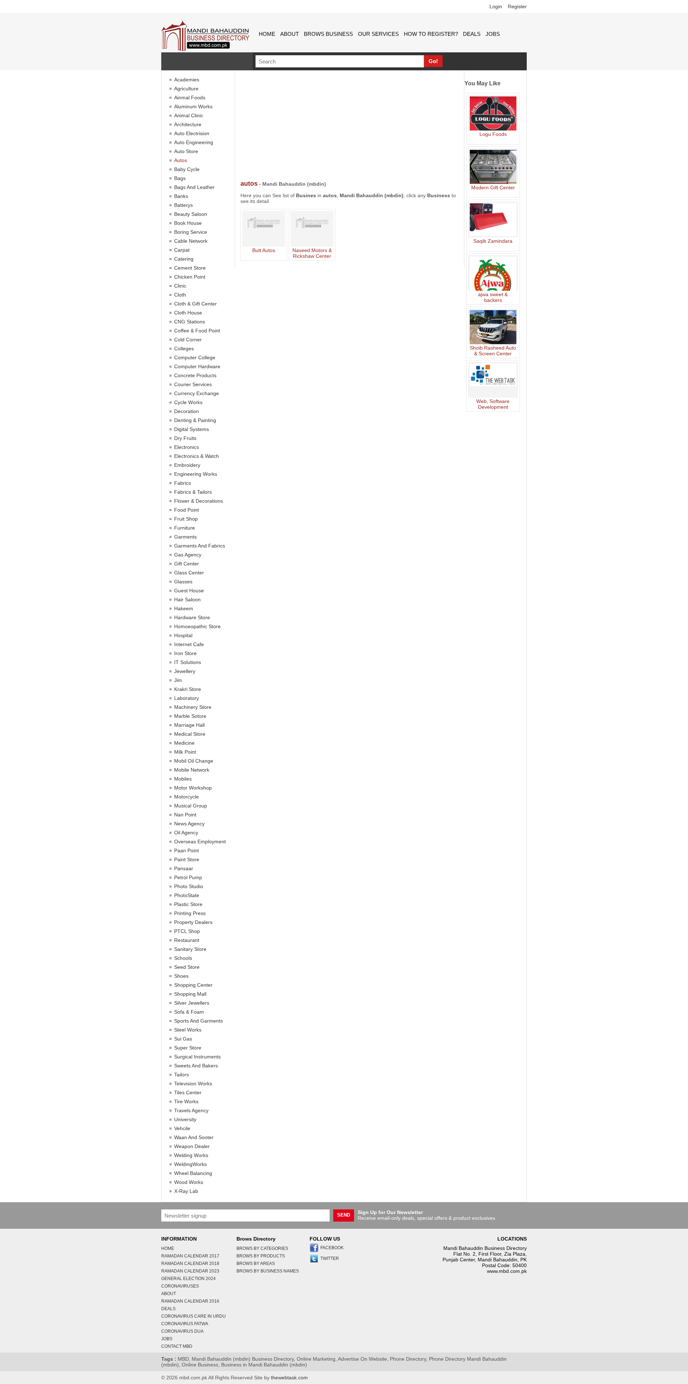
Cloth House (188, 313)
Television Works (193, 1083)
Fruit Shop (186, 519)
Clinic (180, 286)
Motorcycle (186, 797)
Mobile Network (191, 770)
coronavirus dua (182, 1331)
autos (180, 160)
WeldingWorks (190, 1164)
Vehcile (182, 1128)
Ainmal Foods (189, 97)
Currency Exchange (196, 393)
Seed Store (187, 967)
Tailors (181, 1074)
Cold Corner (188, 339)
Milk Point (185, 752)
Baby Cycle (187, 169)
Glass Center (189, 572)
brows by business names (267, 1271)
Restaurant (186, 940)
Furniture (184, 528)
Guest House (189, 590)
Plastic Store (188, 904)
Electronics (186, 447)
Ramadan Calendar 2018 (190, 1263)
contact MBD (176, 1346)
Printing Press (190, 913)
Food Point (186, 510)
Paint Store (186, 859)
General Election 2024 (188, 1278)
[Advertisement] (349, 126)
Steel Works (187, 1030)
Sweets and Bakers (196, 1065)
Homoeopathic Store (197, 626)
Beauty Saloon (190, 214)
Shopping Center (193, 985)
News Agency (189, 823)
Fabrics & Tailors (193, 492)
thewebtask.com (289, 1377)
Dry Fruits (185, 438)
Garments (185, 537)
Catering (184, 259)
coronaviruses (180, 1286)
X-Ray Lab (186, 1191)
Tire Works (186, 1101)
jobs (493, 34)
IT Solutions (187, 662)
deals (472, 34)
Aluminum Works (193, 106)
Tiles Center (187, 1092)
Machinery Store (192, 707)
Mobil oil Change (193, 761)
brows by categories (262, 1248)
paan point (186, 850)
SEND (343, 1215)
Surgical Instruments (197, 1057)
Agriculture (186, 88)
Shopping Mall (190, 994)
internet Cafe (189, 644)
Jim (178, 680)
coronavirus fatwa (184, 1323)
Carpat (182, 250)
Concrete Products (195, 375)
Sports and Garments (198, 1021)
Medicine (184, 743)
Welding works (191, 1155)
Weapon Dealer (192, 1146)
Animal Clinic (188, 115)
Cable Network (190, 241)
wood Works (188, 1182)
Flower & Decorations (198, 501)
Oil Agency (186, 832)
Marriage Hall (189, 725)
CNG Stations (189, 321)
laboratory (186, 698)
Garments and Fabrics (199, 546)
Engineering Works (195, 474)
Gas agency (187, 555)
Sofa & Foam (189, 1012)
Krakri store (187, 689)
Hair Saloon (187, 599)
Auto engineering (193, 142)
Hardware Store (192, 617)
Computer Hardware (197, 366)
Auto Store (186, 151)
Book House (188, 223)
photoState (186, 895)
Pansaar (183, 868)
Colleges (184, 348)
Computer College (194, 357)
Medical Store (189, 734)
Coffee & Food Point (197, 330)
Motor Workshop (193, 788)
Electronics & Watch (196, 456)
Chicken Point (189, 277)
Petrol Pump (188, 877)
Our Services (378, 34)
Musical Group (190, 806)
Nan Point (185, 814)
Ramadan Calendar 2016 (190, 1301)
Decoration (186, 411)
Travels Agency (191, 1110)
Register (517, 6)
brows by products (260, 1256)
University (185, 1119)
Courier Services (193, 384)
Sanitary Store (190, 949)
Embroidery (187, 465)
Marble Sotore (190, 716)
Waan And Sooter (194, 1137)
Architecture (187, 124)
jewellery (184, 671)
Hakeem (183, 608)
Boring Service (190, 232)
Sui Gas (183, 1039)
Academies (186, 79)
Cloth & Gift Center (195, 304)
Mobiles (183, 779)
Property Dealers (193, 922)
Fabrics (182, 483)
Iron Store (185, 653)
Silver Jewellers (191, 1003)
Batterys (183, 205)
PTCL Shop (187, 931)
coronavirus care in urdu (193, 1316)
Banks (181, 196)
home (267, 34)
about (289, 34)
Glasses (183, 581)
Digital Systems (191, 429)
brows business (328, 34)
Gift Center (186, 564)
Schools (183, 958)
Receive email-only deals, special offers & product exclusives (426, 1215)
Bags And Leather (194, 187)
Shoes (181, 976)
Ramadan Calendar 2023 (190, 1271)
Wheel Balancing (193, 1173)
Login (495, 6)
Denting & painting (195, 420)
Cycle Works (188, 402)
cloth (180, 295)
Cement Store (190, 268)
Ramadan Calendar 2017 (190, 1256)
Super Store (187, 1048)
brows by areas (255, 1263)
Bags (180, 178)
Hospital (183, 635)
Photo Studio (188, 886)
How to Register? (431, 34)
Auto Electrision (191, 133)
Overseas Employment (200, 841)
